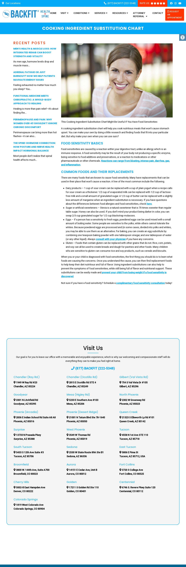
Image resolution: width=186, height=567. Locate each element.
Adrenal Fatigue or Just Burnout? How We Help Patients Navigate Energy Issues (34, 76)
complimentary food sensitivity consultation (140, 283)
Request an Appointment (174, 14)
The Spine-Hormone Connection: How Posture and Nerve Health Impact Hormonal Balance (34, 146)
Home (53, 13)
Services (99, 13)
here (149, 203)
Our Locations (13, 3)
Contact (157, 13)
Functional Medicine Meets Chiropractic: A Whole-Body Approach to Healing (32, 99)
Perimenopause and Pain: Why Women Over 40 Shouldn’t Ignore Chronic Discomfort (35, 123)
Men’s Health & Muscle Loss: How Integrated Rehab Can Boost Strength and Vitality (34, 52)
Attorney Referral (139, 15)
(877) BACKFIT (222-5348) (121, 3)
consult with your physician (111, 239)
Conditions (80, 13)
